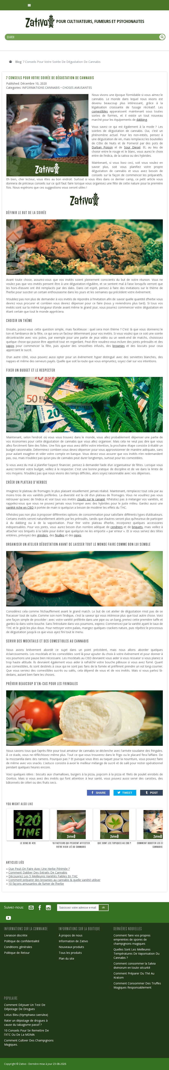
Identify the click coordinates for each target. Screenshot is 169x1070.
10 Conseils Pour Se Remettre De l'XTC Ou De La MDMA (26, 1032)
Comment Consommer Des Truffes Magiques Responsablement (137, 985)
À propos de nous (70, 935)
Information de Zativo (73, 941)
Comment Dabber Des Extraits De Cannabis (37, 872)
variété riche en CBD (20, 507)
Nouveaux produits (71, 947)
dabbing (141, 120)
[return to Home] (10, 61)
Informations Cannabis (41, 88)
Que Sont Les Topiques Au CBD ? (114, 843)
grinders (42, 535)
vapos (10, 346)
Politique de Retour (17, 953)
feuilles (59, 535)
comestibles (100, 111)
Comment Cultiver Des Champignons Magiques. (29, 1042)
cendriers (116, 527)
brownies (119, 346)
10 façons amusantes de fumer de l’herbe (36, 884)
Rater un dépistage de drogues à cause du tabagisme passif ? (26, 1023)
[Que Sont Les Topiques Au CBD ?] (114, 824)
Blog (18, 62)
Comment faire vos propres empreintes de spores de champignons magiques (132, 939)
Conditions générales (18, 947)
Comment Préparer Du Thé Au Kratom (134, 975)
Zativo (22, 1064)
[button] (98, 793)
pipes (77, 535)
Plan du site (66, 958)
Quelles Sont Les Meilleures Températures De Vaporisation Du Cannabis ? (137, 953)
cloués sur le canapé (91, 499)
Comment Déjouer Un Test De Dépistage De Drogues (24, 1007)
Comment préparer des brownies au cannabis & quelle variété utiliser (54, 880)
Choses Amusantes (77, 88)
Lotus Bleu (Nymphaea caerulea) (26, 1015)
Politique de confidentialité (21, 941)
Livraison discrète (15, 935)
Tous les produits (70, 953)
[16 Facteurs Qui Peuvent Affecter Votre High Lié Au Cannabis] (71, 824)
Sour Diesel (132, 147)
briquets (137, 527)
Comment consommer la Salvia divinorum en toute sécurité (135, 965)
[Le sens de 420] (28, 824)
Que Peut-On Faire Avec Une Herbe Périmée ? (39, 869)
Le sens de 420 (28, 843)
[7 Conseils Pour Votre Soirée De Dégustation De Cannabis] (48, 96)
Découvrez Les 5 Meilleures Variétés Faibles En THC (43, 876)
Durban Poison (102, 147)
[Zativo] (40, 16)
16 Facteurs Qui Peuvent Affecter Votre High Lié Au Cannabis (71, 845)
